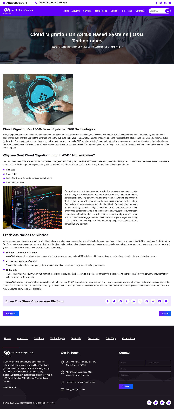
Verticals (115, 11)
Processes (127, 11)
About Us (75, 11)
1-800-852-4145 (45, 3)
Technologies (101, 11)
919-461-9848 (61, 3)
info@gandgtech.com (75, 389)
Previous (11, 313)
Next (164, 313)
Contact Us (140, 11)
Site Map (111, 338)
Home (66, 11)
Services (87, 11)
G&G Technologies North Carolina (22, 282)
